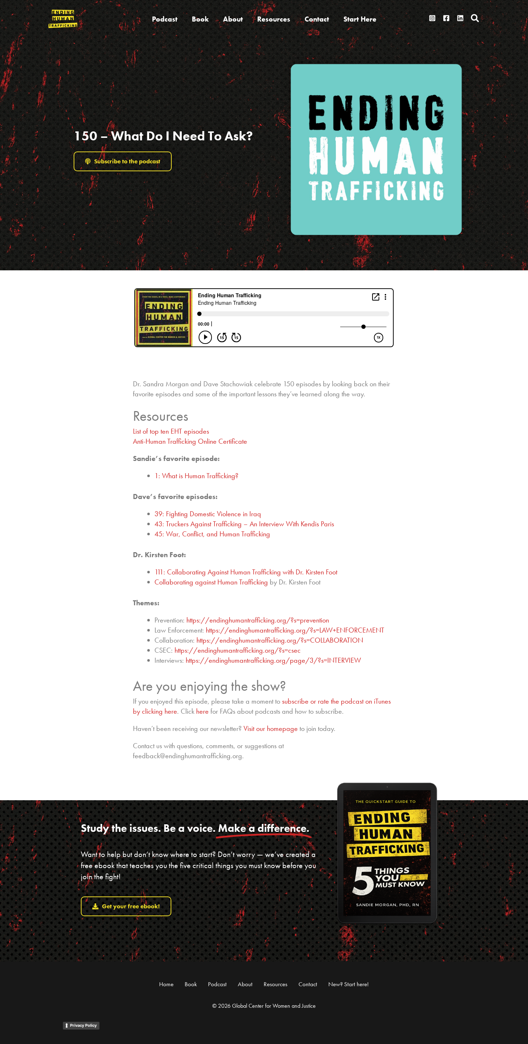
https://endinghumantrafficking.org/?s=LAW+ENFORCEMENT (295, 630)
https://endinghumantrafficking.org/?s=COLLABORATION (279, 640)
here (202, 711)
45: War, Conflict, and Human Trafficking (212, 534)
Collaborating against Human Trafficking (211, 582)
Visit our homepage (271, 728)
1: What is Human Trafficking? (196, 475)
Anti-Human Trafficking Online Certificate (190, 441)
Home (166, 984)
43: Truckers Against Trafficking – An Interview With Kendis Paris (244, 523)
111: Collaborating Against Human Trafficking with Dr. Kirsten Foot (245, 572)
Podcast (217, 984)
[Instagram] (432, 18)
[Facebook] (446, 18)
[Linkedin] (460, 18)
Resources (275, 984)
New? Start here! (348, 984)
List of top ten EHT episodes (171, 431)
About (245, 984)
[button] (475, 19)
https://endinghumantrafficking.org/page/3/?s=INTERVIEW (273, 660)
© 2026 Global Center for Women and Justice (264, 1006)
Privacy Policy (83, 1025)
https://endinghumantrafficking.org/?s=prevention (257, 620)
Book (191, 984)
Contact (307, 984)
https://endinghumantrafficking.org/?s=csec (238, 650)
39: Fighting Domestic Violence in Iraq (207, 513)
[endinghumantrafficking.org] (62, 18)
